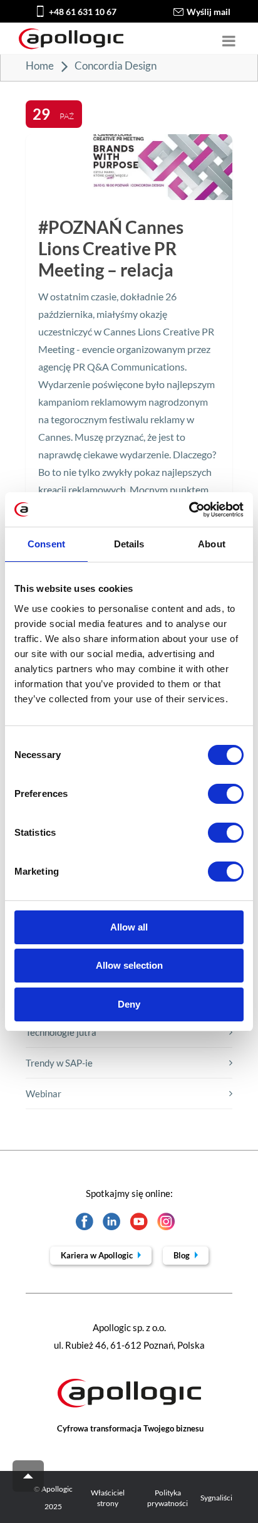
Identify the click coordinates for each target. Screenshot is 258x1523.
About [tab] (211, 544)
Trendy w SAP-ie (59, 1062)
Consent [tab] (46, 544)
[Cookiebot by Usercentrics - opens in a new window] (189, 510)
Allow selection (129, 965)
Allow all (129, 927)
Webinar (43, 1093)
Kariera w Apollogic (98, 1255)
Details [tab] (129, 544)
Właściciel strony (108, 1498)
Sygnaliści (216, 1497)
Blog (182, 1255)
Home (40, 65)
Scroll (28, 1476)
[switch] (226, 794)
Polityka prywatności (167, 1498)
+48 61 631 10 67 (82, 11)
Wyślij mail (208, 11)
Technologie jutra (61, 1032)
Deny (129, 1004)
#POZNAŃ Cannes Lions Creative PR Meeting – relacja (110, 248)
